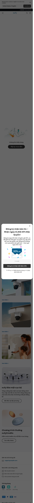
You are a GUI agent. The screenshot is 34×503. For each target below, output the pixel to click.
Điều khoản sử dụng (19, 270)
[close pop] (30, 226)
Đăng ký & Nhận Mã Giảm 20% (17, 266)
